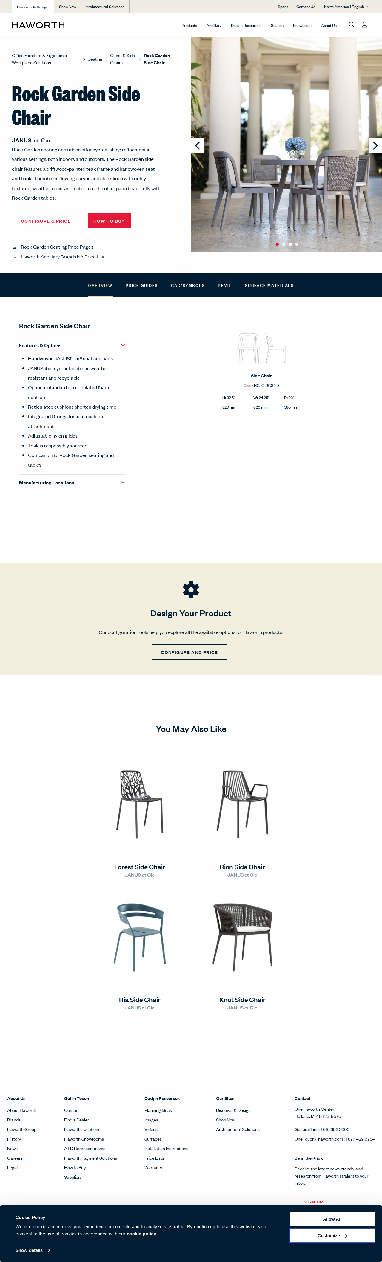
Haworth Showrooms (84, 1138)
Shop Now (67, 6)
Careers (15, 1158)
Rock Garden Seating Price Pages (57, 246)
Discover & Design (233, 1110)
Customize (329, 1235)
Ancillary (214, 25)
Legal (12, 1167)
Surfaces (153, 1138)
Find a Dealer (76, 1119)
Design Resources (246, 25)
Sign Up (313, 1201)
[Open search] (351, 24)
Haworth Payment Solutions (90, 1158)
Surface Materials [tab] (269, 285)
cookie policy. (142, 1233)
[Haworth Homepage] (48, 25)
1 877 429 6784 (360, 1138)
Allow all (332, 1219)
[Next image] (375, 145)
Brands (14, 1119)
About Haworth (21, 1110)
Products (189, 25)
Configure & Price (46, 221)
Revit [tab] (225, 285)
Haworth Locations (82, 1129)
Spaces (277, 25)
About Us (329, 25)
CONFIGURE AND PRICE (189, 652)
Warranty (153, 1167)
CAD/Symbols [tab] (188, 285)
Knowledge (302, 25)
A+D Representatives (84, 1148)
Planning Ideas (158, 1110)
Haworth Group (21, 1129)
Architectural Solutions (105, 6)
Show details (29, 1250)
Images (151, 1119)
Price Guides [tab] (142, 285)
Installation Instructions (166, 1148)
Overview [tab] (100, 285)
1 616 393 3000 (335, 1129)
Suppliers (73, 1177)
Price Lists (154, 1158)
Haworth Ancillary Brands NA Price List (63, 256)
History (14, 1138)
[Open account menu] (364, 24)
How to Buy (75, 1167)
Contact (72, 1110)
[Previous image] (197, 145)
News (12, 1148)
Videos (151, 1129)
